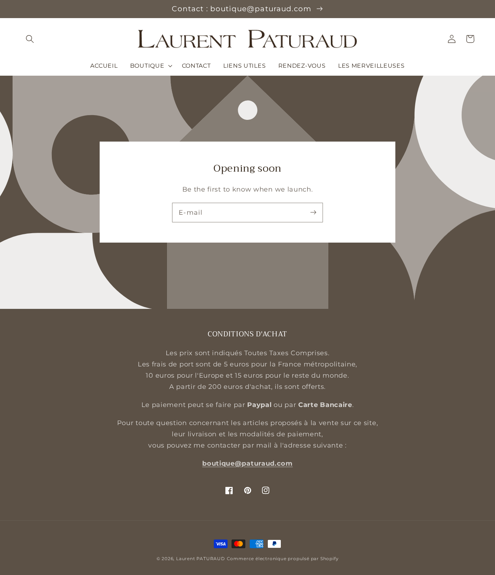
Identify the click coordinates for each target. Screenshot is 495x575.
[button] (30, 39)
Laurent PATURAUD (200, 558)
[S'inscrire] (313, 212)
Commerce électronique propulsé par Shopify (283, 558)
